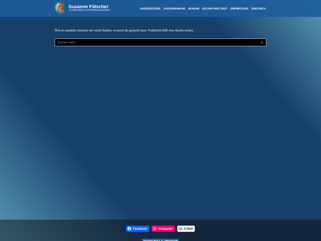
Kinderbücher (150, 8)
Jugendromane (174, 8)
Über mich (258, 8)
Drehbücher (239, 8)
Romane (194, 8)
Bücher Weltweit (215, 8)
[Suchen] (262, 42)
